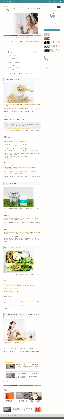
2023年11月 (46, 56)
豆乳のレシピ (13, 69)
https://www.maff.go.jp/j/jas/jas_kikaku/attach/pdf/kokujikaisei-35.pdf (18, 128)
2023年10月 (46, 57)
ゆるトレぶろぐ (8, 1)
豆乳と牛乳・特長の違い (14, 55)
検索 (45, 5)
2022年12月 (46, 68)
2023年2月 (46, 66)
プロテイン (10, 381)
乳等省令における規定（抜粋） (14, 168)
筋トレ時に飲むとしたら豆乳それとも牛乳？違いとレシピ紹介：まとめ (23, 73)
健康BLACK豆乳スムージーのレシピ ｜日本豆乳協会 (13, 284)
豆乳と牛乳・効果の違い (14, 62)
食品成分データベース (13, 157)
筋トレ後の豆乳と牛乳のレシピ (15, 67)
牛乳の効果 (13, 65)
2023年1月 (46, 67)
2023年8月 (46, 59)
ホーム (50, 1)
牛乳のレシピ (13, 70)
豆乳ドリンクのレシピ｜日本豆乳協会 (11, 288)
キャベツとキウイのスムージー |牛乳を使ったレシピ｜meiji (15, 299)
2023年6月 (46, 61)
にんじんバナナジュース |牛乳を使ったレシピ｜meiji (14, 305)
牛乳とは (12, 59)
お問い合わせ (56, 1)
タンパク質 (5, 381)
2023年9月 (46, 58)
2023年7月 (46, 60)
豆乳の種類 (13, 58)
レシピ (14, 381)
